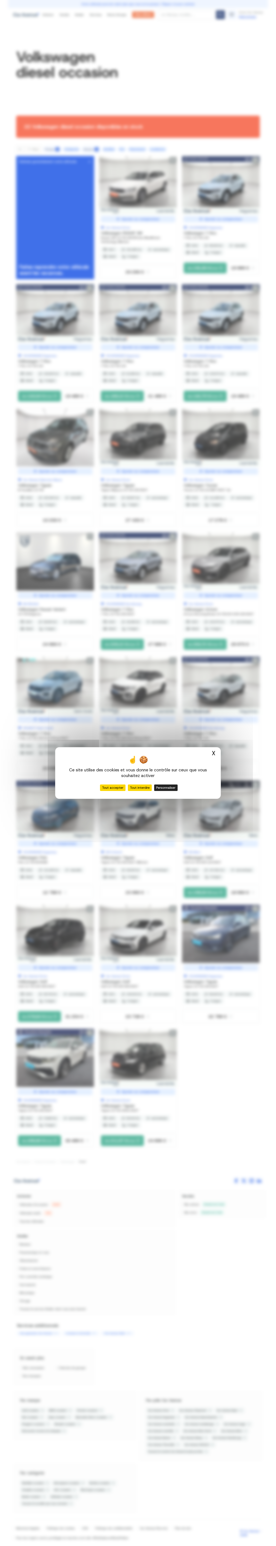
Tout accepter (112, 788)
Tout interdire (140, 788)
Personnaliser (166, 788)
